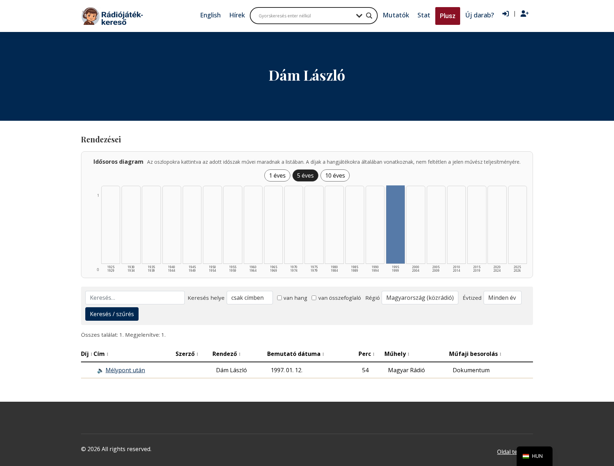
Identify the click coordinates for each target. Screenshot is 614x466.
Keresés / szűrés (112, 314)
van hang (295, 297)
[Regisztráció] (524, 14)
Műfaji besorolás (475, 354)
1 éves (277, 175)
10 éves (335, 175)
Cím (101, 354)
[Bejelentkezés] (505, 14)
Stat (424, 15)
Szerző (187, 354)
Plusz (448, 16)
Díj (87, 354)
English (210, 15)
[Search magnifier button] (369, 16)
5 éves (305, 175)
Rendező (226, 354)
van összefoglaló (339, 297)
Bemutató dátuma (295, 354)
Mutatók (396, 15)
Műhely (397, 354)
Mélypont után (125, 370)
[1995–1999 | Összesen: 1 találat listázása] (395, 224)
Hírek (237, 15)
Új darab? (479, 15)
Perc (367, 354)
